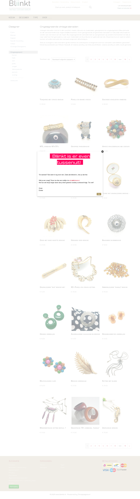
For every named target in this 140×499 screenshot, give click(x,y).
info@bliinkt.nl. (74, 180)
